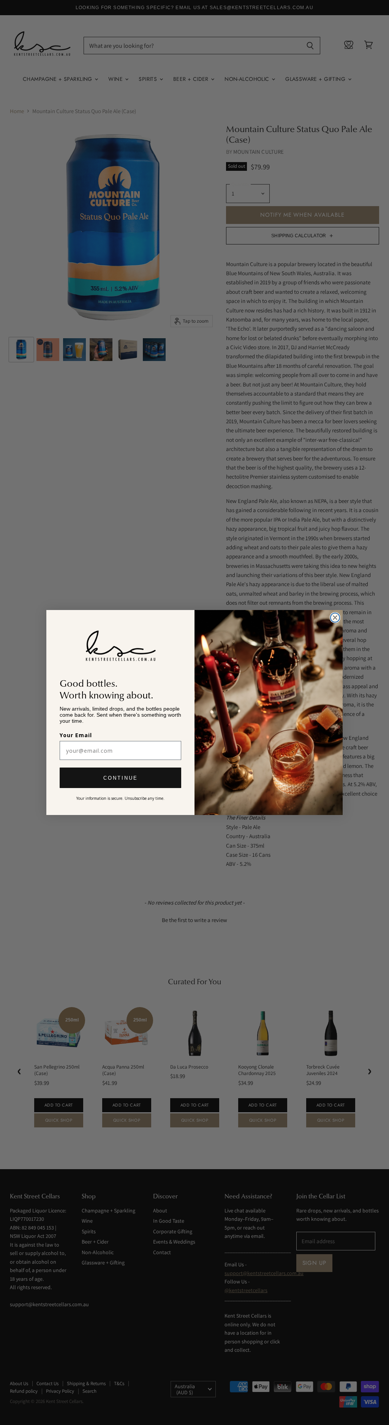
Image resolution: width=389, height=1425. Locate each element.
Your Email (76, 735)
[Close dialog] (335, 617)
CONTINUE (120, 778)
